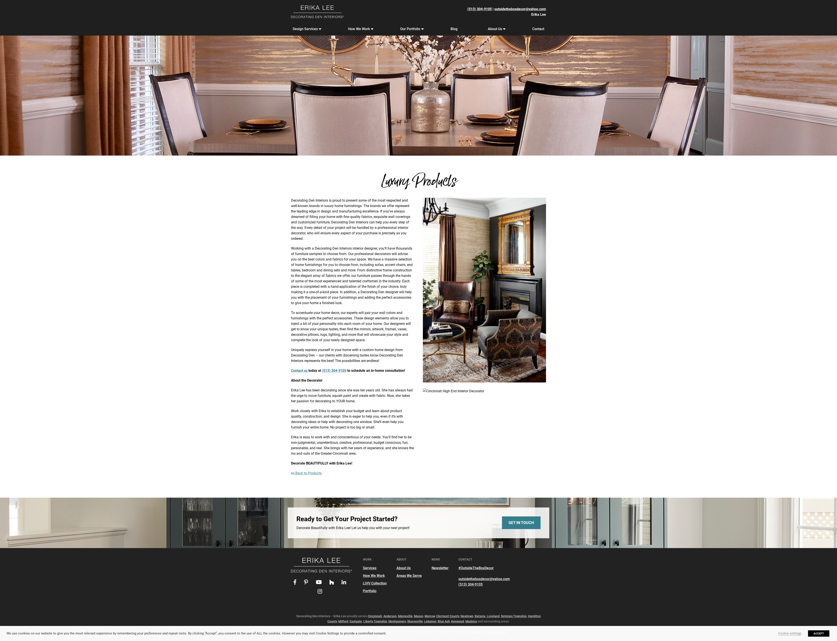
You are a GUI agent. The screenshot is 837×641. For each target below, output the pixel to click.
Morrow (430, 616)
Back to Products (306, 473)
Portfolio (369, 591)
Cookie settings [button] (789, 633)
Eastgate (356, 621)
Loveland (493, 616)
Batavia (480, 616)
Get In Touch (521, 522)
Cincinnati (375, 616)
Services (369, 568)
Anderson (390, 616)
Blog (454, 29)
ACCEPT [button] (818, 633)
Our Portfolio (410, 29)
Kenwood (457, 621)
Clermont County (447, 616)
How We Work (359, 29)
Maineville (405, 616)
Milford (343, 621)
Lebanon (430, 621)
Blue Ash (444, 621)
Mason (418, 616)
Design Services (305, 29)
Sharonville (415, 621)
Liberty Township (375, 621)
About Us (495, 29)
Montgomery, (397, 621)
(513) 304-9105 (479, 9)
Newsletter (440, 568)
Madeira (471, 621)
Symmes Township (514, 616)
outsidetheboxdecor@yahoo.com (520, 9)
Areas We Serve (409, 576)
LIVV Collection (375, 583)
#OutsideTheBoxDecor (476, 568)
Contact (538, 29)
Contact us (299, 370)
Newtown (467, 616)
